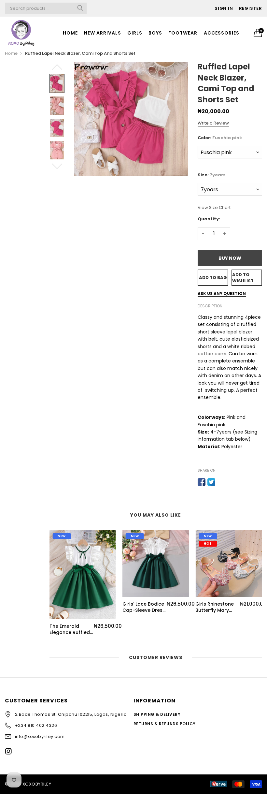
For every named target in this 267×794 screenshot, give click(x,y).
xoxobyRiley (36, 784)
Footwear (182, 33)
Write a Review (213, 123)
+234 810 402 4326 (36, 725)
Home (70, 33)
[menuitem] (70, 33)
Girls (134, 33)
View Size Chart (214, 207)
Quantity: (209, 219)
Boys (155, 33)
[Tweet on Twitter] (211, 482)
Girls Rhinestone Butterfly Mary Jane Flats (214, 607)
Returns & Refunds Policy (165, 724)
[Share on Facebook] (201, 482)
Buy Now (229, 258)
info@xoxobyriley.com (40, 736)
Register (250, 8)
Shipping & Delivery (157, 714)
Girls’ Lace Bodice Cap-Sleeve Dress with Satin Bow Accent (143, 607)
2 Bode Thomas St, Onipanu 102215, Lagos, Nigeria (71, 714)
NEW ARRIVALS (102, 33)
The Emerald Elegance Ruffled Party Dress (69, 629)
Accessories (221, 33)
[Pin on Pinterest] (221, 482)
